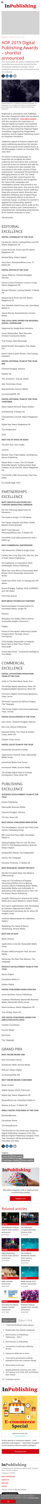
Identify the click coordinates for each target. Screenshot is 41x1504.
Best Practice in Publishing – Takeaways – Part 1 (17, 1336)
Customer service (13, 1379)
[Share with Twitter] (3, 76)
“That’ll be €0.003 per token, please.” (20, 1325)
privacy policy (34, 1498)
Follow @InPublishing (11, 1494)
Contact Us (5, 1479)
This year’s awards (28, 119)
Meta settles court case (15, 1365)
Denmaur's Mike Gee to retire (17, 1353)
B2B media (17, 1156)
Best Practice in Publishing (17, 1342)
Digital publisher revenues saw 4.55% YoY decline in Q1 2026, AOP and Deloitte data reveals (22, 1372)
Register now (20, 1198)
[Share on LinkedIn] (7, 76)
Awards (6, 1156)
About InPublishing (8, 1476)
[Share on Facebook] (11, 76)
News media (27, 1160)
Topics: (5, 1152)
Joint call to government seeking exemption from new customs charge (21, 1359)
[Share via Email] (14, 76)
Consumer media (10, 1160)
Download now (20, 1451)
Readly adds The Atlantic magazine (20, 1330)
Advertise (5, 1483)
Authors (4, 1486)
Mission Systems (20, 1489)
